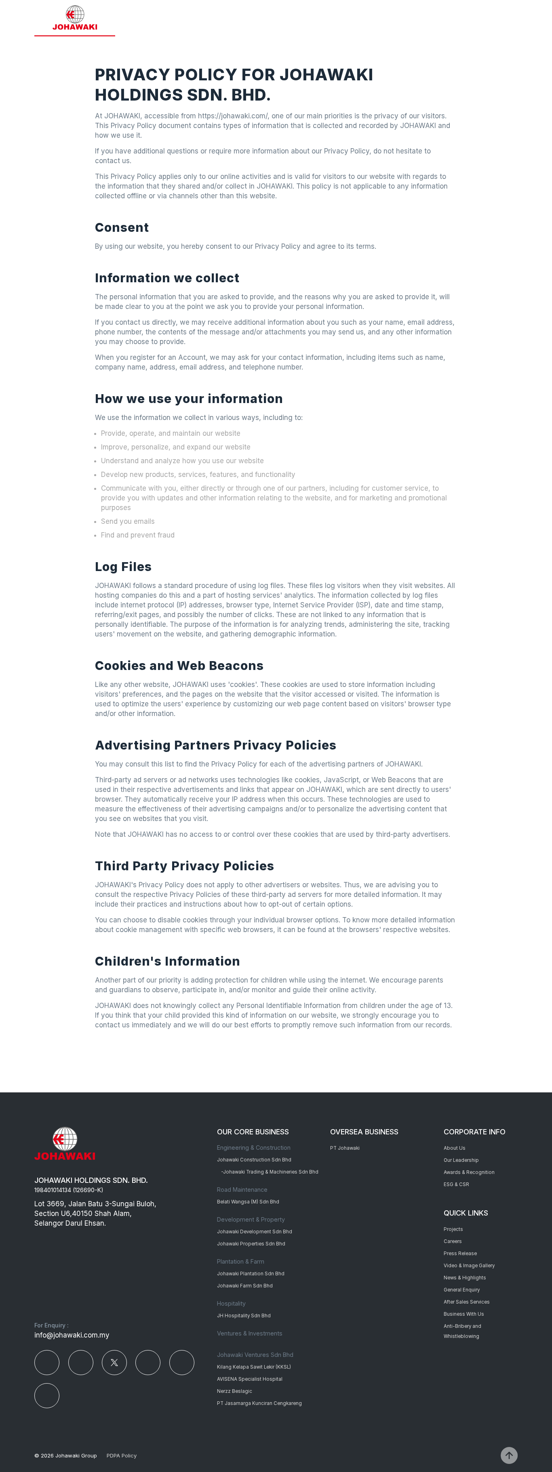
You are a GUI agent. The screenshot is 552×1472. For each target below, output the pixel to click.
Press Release (460, 1253)
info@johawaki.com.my (72, 1335)
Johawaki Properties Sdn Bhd (251, 1244)
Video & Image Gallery (469, 1265)
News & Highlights (465, 1278)
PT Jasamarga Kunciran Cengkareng (259, 1403)
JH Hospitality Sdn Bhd (244, 1316)
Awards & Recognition (469, 1172)
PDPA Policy (122, 1455)
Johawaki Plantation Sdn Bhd (250, 1274)
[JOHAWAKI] (74, 18)
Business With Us (464, 1314)
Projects (453, 1229)
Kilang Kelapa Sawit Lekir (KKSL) (254, 1367)
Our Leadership (461, 1160)
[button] (510, 17)
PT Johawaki (345, 1148)
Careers (453, 1241)
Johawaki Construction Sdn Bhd (254, 1160)
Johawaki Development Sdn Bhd (254, 1232)
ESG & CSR (456, 1184)
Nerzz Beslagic (234, 1391)
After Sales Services (467, 1302)
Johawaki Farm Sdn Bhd (245, 1286)
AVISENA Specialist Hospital (249, 1379)
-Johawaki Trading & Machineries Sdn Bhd (269, 1172)
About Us (455, 1148)
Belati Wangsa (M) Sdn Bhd (248, 1202)
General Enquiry (462, 1290)
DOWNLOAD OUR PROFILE (454, 18)
